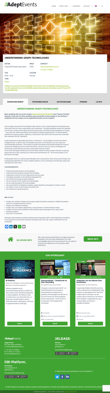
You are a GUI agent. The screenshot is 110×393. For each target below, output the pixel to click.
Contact (86, 6)
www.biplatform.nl (11, 368)
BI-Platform (10, 281)
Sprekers (76, 6)
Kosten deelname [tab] (64, 102)
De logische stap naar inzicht (51, 285)
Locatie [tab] (99, 102)
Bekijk (19, 323)
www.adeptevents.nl (13, 354)
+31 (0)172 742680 (46, 70)
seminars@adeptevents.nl (49, 67)
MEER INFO (93, 239)
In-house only (55, 387)
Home (54, 6)
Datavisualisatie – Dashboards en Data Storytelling (54, 281)
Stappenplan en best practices (86, 285)
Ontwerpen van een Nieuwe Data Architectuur (89, 281)
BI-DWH (8, 387)
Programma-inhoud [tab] (40, 102)
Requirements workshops (68, 387)
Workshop (101, 387)
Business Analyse (24, 387)
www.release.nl (60, 344)
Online (7, 82)
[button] (57, 377)
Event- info (63, 6)
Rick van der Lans (84, 313)
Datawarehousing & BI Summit (42, 114)
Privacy (67, 391)
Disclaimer (73, 391)
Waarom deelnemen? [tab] (15, 102)
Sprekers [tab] (83, 102)
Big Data (14, 387)
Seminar (81, 387)
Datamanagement (43, 387)
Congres (34, 387)
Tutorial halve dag (91, 387)
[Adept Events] (21, 4)
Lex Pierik (45, 313)
